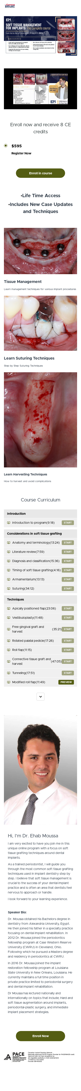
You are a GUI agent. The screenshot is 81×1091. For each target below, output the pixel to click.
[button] (74, 5)
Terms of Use (40, 1081)
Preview (66, 682)
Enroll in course (40, 173)
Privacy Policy (40, 1085)
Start (68, 523)
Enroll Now (40, 1036)
